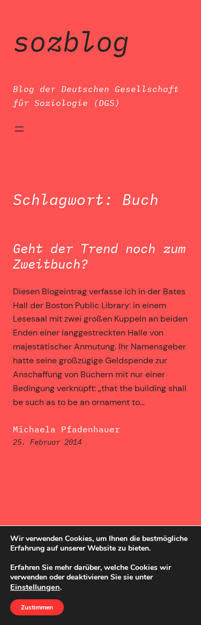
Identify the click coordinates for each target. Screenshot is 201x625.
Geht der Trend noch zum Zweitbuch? (99, 256)
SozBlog (71, 41)
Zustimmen (37, 607)
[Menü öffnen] (19, 129)
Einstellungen (35, 587)
